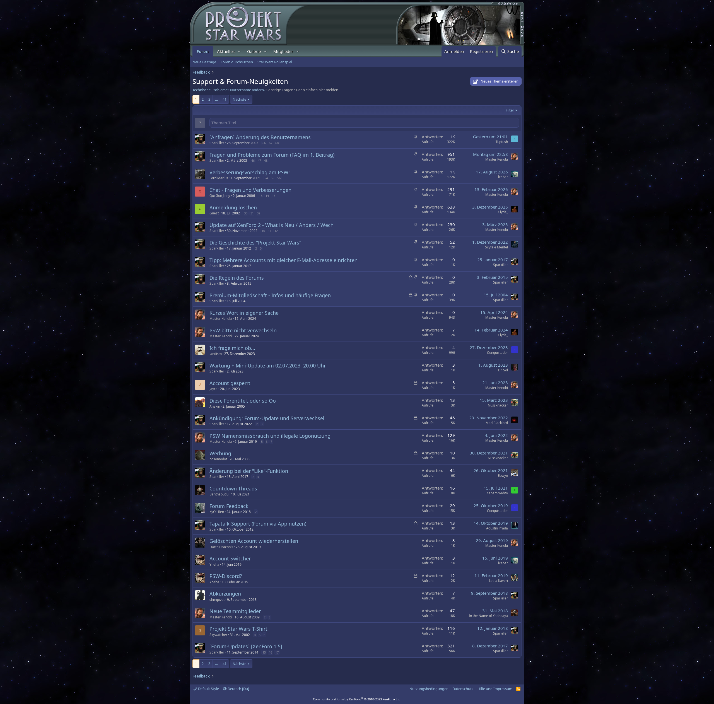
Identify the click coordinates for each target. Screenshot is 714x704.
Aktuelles (226, 51)
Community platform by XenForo (357, 699)
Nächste (239, 99)
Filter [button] (510, 110)
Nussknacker (498, 405)
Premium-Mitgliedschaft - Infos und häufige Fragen (270, 295)
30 (245, 213)
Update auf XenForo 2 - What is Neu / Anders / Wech (271, 225)
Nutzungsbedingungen (428, 688)
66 (264, 143)
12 (276, 231)
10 (263, 231)
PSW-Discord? (225, 576)
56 (279, 178)
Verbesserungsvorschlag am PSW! (249, 172)
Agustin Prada (497, 528)
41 (224, 99)
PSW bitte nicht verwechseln (243, 330)
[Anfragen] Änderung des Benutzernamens (260, 137)
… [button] (216, 99)
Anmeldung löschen (233, 207)
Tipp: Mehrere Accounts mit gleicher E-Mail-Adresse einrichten (283, 260)
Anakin (214, 406)
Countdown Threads (233, 488)
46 (253, 160)
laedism (215, 353)
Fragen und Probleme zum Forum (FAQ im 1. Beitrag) (271, 154)
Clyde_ (503, 212)
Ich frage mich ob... (232, 348)
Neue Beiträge (204, 61)
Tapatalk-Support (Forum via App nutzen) (257, 523)
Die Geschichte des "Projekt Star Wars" (255, 242)
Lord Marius (218, 178)
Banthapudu (218, 494)
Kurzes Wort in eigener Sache (244, 312)
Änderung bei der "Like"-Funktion (248, 471)
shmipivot (217, 599)
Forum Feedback (229, 506)
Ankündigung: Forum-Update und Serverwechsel (266, 418)
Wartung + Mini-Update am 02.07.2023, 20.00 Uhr (267, 365)
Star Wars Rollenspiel (274, 61)
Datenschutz (462, 688)
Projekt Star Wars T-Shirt (238, 628)
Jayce (213, 388)
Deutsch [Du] (238, 688)
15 (273, 195)
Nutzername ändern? (248, 89)
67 (270, 143)
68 (277, 143)
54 (266, 178)
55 (272, 178)
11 (269, 231)
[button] (239, 51)
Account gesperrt (229, 383)
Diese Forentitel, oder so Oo (242, 400)
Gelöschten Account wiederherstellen (253, 541)
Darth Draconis (221, 547)
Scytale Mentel (496, 247)
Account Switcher (230, 558)
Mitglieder (283, 51)
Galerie (254, 51)
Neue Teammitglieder (235, 611)
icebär (503, 177)
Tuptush (502, 141)
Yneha (214, 564)
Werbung (220, 453)
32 (258, 213)
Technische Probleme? (210, 89)
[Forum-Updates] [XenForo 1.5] (245, 646)
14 (267, 195)
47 (259, 160)
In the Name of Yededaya (488, 615)
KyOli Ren (216, 511)
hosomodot (218, 459)
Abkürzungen (225, 593)
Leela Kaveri (498, 580)
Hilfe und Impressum (494, 688)
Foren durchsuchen (237, 61)
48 (265, 160)
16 (270, 652)
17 (277, 652)
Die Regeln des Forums (236, 277)
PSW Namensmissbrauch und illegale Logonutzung (270, 435)
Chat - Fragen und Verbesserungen (250, 190)
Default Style (208, 688)
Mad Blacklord (497, 422)
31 (252, 213)
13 (260, 195)
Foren (203, 51)
